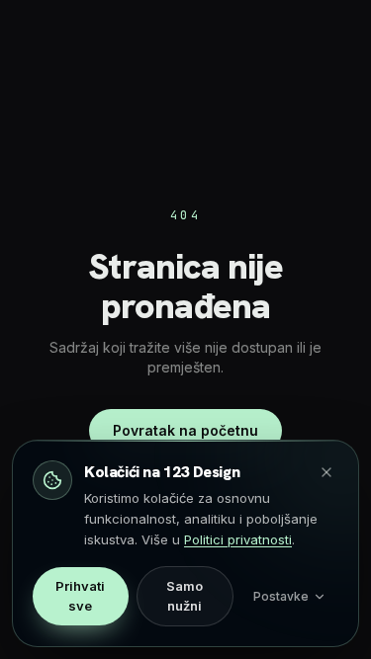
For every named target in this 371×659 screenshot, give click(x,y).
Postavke (281, 596)
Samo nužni (184, 596)
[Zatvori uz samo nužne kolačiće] (326, 472)
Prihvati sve (80, 596)
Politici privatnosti (238, 539)
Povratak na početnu (185, 430)
